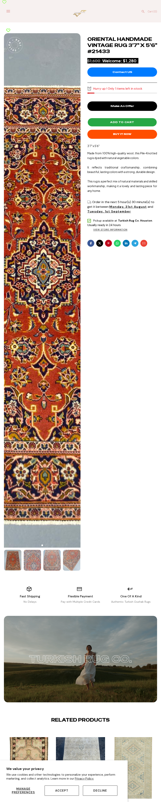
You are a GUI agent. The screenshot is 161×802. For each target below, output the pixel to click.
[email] (143, 243)
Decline (100, 791)
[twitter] (99, 243)
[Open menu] (8, 11)
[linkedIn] (126, 243)
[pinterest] (108, 243)
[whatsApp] (117, 243)
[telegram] (135, 243)
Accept (61, 791)
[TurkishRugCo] (80, 13)
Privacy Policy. (84, 779)
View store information (110, 229)
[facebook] (90, 243)
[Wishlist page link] (4, 2)
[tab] (42, 545)
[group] (13, 560)
